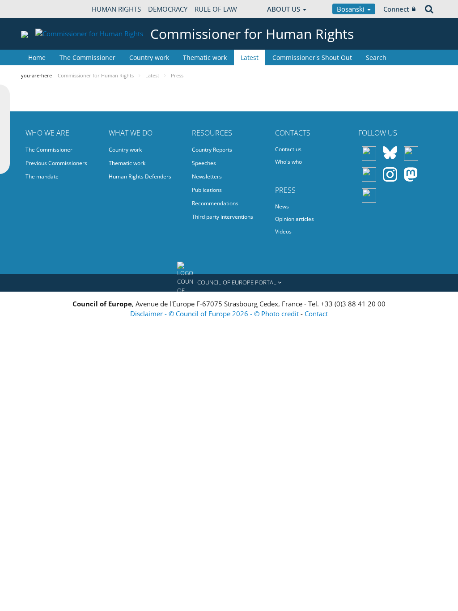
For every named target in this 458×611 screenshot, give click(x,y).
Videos (283, 231)
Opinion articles (294, 219)
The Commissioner (87, 57)
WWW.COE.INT (43, 9)
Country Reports (212, 149)
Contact (316, 313)
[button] (229, 283)
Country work (149, 57)
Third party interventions (222, 217)
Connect (396, 8)
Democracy (167, 8)
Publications (207, 190)
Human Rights (116, 8)
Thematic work (205, 57)
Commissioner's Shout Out (312, 57)
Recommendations (215, 203)
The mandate (42, 176)
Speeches (204, 163)
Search (376, 57)
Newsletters (207, 176)
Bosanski (351, 8)
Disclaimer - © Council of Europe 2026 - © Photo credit (215, 313)
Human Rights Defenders (140, 176)
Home (37, 57)
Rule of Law (216, 8)
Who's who (288, 161)
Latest (250, 57)
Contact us (288, 149)
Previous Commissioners (56, 163)
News (282, 206)
